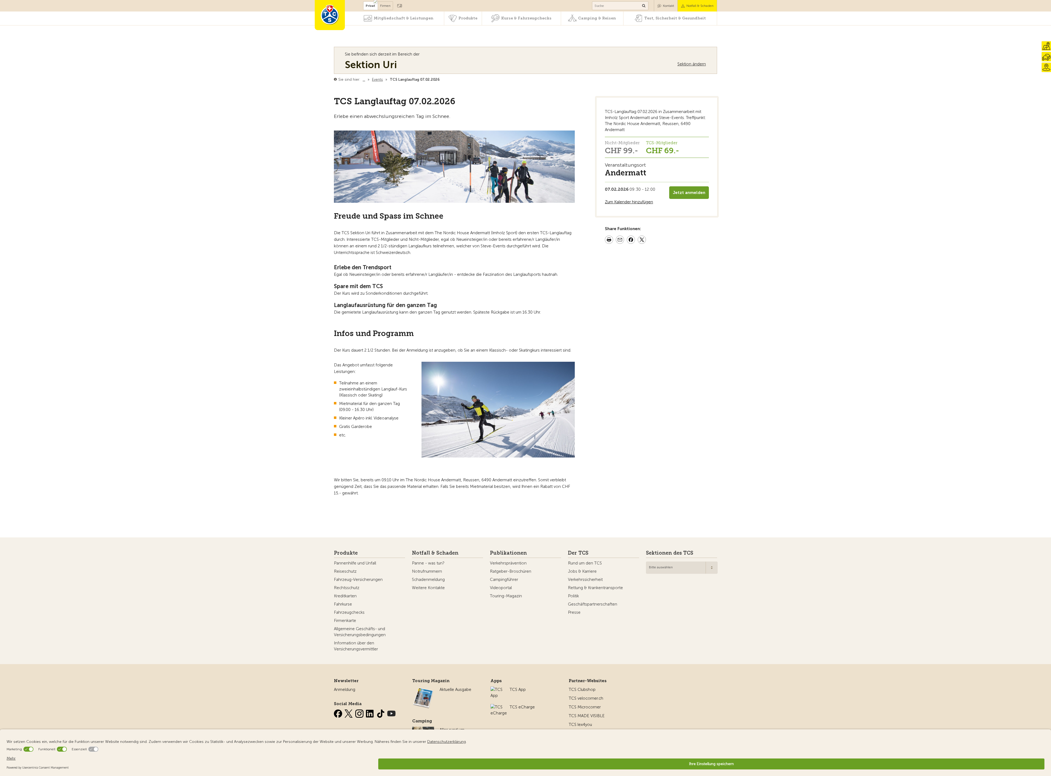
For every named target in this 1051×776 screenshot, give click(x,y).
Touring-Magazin (506, 595)
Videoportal (501, 587)
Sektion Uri (371, 65)
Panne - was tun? (428, 563)
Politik (573, 595)
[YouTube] (391, 712)
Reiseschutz (345, 571)
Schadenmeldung (428, 579)
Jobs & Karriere (582, 571)
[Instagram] (360, 712)
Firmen (385, 6)
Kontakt (668, 6)
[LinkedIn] (370, 712)
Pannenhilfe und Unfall (355, 563)
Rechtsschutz (346, 587)
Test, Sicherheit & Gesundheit (675, 18)
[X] (349, 712)
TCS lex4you (580, 724)
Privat (370, 6)
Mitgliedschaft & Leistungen (403, 18)
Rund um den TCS (585, 563)
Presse (574, 612)
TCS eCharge (522, 707)
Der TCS (578, 553)
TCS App (518, 689)
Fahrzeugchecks (349, 612)
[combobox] (682, 567)
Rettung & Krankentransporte (595, 587)
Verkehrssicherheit (585, 579)
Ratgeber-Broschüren (510, 571)
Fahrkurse (343, 604)
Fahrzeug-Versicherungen (358, 579)
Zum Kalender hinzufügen (629, 201)
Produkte (467, 18)
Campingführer (504, 579)
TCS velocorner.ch (586, 698)
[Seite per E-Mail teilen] (620, 240)
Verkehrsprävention (508, 563)
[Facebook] (338, 712)
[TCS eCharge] (498, 707)
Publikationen (508, 553)
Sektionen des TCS (669, 553)
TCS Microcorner (585, 707)
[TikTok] (381, 712)
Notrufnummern (427, 571)
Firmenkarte (345, 620)
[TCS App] (497, 689)
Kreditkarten (345, 595)
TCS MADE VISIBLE (587, 715)
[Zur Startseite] (330, 15)
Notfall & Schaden (700, 6)
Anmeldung (344, 689)
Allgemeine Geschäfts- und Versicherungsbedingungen (360, 631)
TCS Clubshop (582, 689)
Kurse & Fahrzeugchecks (526, 18)
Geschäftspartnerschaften (592, 604)
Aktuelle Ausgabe (455, 689)
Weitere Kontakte (428, 587)
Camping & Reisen (597, 18)
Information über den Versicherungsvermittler (356, 646)
